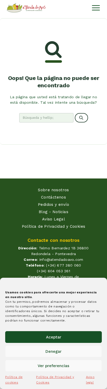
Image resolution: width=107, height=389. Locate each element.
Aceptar (53, 337)
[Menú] (96, 8)
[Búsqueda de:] (46, 117)
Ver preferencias (53, 365)
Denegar (53, 351)
